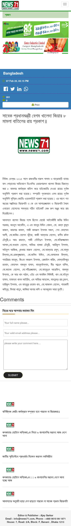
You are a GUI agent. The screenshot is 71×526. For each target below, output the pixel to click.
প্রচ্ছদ (8, 14)
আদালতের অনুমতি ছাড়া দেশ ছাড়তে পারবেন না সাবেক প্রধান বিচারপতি (35, 501)
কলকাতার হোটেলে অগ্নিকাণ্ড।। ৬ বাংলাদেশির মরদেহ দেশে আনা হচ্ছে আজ (33, 478)
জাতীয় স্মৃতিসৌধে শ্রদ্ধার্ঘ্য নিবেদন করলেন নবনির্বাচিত (27, 456)
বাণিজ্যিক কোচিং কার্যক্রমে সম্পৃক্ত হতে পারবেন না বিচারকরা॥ (31, 411)
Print (36, 104)
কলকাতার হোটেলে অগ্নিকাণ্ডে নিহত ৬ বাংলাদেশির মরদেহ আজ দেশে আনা (34, 434)
